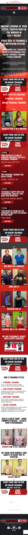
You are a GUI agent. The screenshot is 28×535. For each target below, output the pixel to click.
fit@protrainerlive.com (16, 2)
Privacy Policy (14, 525)
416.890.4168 (15, 1)
